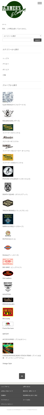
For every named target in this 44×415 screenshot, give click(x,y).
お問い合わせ (26, 386)
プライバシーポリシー (7, 404)
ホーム (4, 24)
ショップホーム (5, 386)
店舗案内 (3, 395)
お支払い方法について (7, 391)
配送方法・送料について (29, 391)
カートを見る (26, 399)
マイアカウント (5, 399)
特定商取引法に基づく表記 (30, 395)
